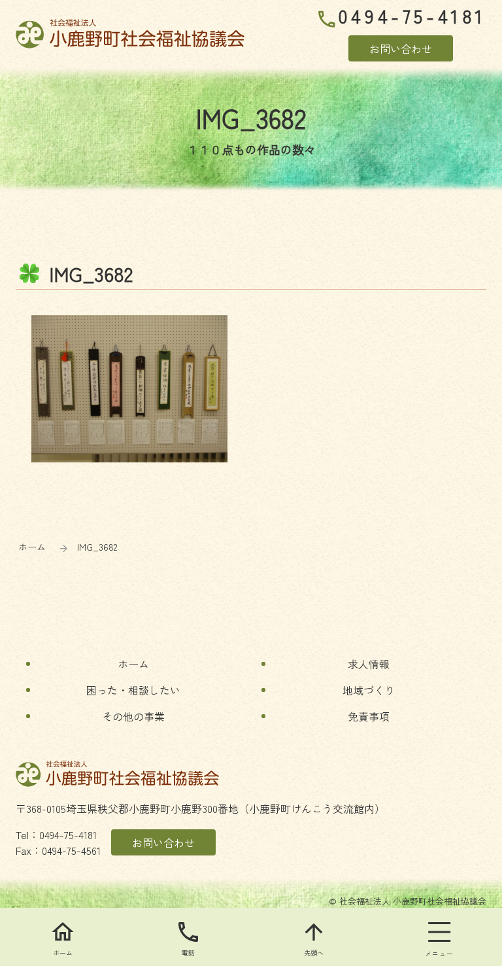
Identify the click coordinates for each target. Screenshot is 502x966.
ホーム (32, 546)
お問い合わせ (400, 48)
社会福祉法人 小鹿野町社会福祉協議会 (130, 33)
